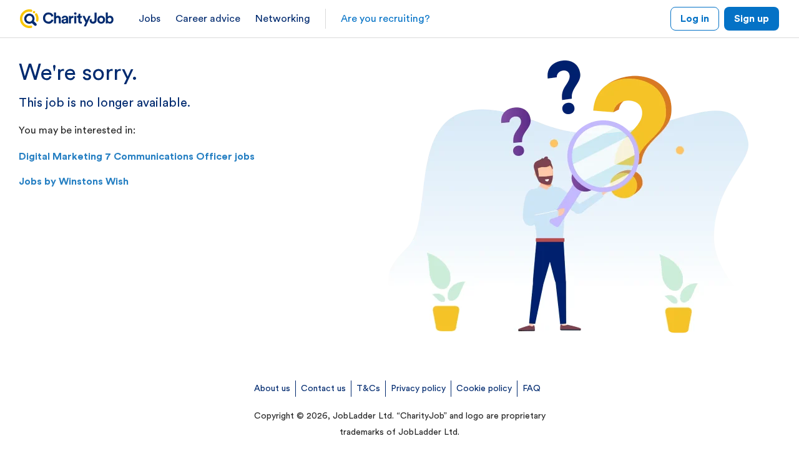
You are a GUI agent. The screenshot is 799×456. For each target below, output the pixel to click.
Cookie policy (484, 388)
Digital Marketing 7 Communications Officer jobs (137, 157)
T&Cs (368, 388)
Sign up (751, 19)
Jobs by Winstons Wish (74, 182)
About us (272, 388)
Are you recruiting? (385, 19)
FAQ (531, 388)
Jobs (149, 19)
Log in (694, 19)
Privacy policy (418, 388)
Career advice (207, 19)
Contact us (323, 388)
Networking (282, 19)
